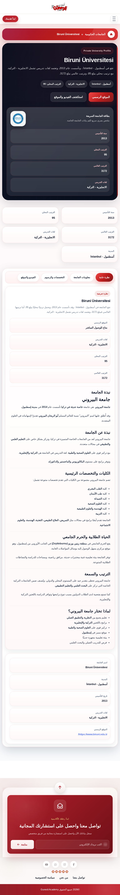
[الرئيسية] (111, 34)
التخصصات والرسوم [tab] (55, 277)
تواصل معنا (79, 877)
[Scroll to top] (60, 787)
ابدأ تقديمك (10, 18)
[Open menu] (114, 18)
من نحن (63, 877)
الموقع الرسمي (101, 97)
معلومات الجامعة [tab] (82, 277)
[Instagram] (64, 864)
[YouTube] (46, 864)
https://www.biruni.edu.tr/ (92, 734)
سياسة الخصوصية (45, 877)
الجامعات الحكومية (95, 34)
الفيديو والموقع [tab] (28, 277)
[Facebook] (73, 864)
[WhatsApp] (55, 864)
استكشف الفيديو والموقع (68, 97)
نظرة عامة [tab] (104, 277)
